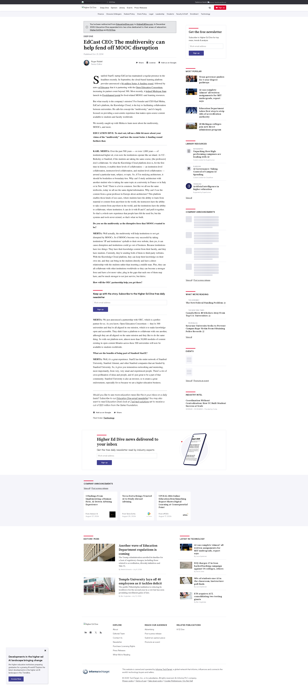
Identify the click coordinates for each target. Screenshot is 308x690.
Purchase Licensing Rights (124, 646)
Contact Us (117, 638)
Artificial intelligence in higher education (206, 188)
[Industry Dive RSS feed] (100, 632)
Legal (151, 14)
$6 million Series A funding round (137, 83)
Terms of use (140, 681)
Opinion (114, 8)
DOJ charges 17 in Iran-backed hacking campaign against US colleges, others (208, 566)
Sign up (221, 7)
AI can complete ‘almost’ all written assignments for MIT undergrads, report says (210, 95)
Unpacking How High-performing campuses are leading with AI (207, 154)
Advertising (149, 629)
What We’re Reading (121, 654)
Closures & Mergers (114, 14)
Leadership (160, 14)
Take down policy (155, 681)
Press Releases (141, 8)
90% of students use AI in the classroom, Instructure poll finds (209, 581)
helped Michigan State (156, 91)
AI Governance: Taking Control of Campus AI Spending (205, 171)
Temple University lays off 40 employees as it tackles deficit (140, 581)
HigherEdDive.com (145, 24)
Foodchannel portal (111, 95)
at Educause (103, 87)
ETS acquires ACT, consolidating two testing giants (208, 596)
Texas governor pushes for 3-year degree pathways (211, 79)
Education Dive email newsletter (132, 398)
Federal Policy (129, 14)
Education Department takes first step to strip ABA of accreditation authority (211, 112)
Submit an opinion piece (155, 638)
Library (122, 8)
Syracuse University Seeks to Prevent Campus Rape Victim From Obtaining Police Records (206, 328)
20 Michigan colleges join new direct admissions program (210, 127)
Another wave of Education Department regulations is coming (138, 549)
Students (170, 14)
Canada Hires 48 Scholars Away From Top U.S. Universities (205, 314)
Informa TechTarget (164, 669)
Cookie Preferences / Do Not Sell (178, 681)
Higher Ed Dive (96, 30)
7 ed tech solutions (139, 401)
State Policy (142, 14)
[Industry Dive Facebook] (90, 632)
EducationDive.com (125, 24)
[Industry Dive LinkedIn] (85, 632)
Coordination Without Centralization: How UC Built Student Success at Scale (206, 403)
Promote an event (201, 380)
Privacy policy (128, 681)
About (115, 629)
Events (130, 8)
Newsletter (117, 642)
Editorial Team (119, 633)
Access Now (16, 679)
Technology (205, 14)
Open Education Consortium (149, 87)
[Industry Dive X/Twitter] (95, 632)
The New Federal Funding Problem (204, 302)
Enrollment (194, 14)
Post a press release (202, 280)
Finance (101, 14)
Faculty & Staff (182, 14)
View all (189, 198)
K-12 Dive (112, 2)
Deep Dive (104, 8)
